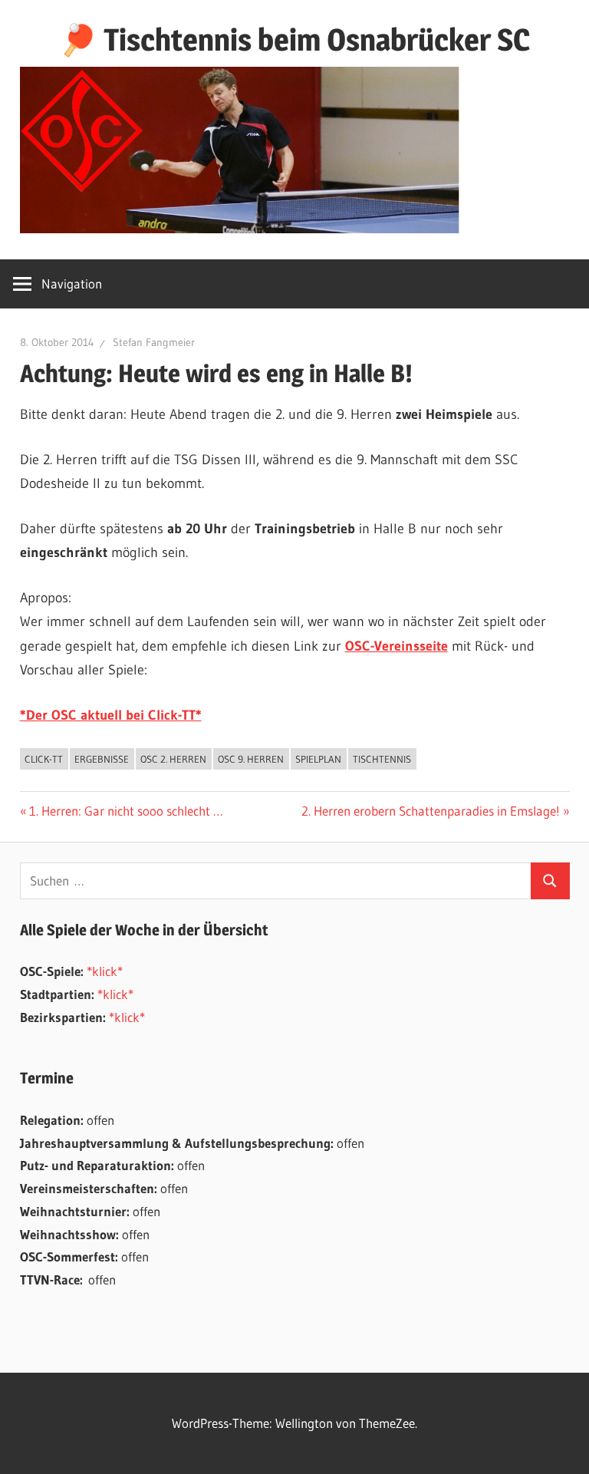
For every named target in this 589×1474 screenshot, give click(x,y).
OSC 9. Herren (251, 759)
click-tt (44, 759)
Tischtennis (382, 759)
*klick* (105, 971)
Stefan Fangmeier (154, 342)
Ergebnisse (101, 759)
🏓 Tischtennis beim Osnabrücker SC (294, 39)
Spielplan (318, 759)
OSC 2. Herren (173, 759)
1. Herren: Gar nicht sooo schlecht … (125, 811)
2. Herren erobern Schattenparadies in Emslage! (430, 811)
